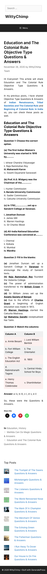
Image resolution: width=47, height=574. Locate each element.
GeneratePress (38, 570)
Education (12, 428)
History (22, 428)
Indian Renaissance (21, 102)
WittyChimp (16, 16)
